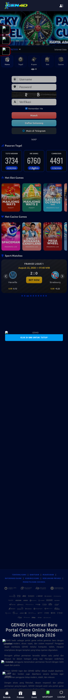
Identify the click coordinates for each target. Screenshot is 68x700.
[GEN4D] (34, 332)
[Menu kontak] (61, 5)
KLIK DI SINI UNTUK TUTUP (34, 337)
